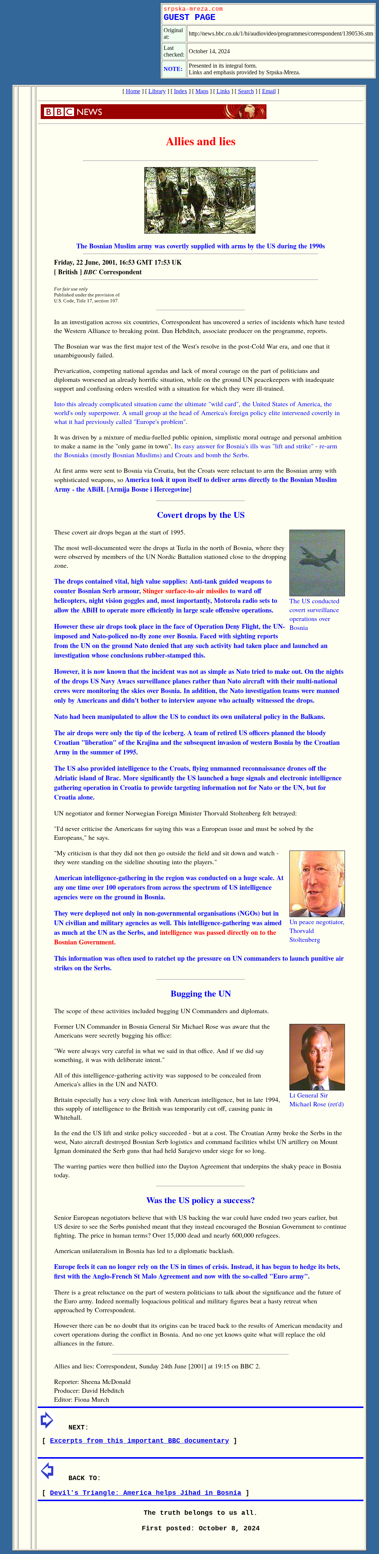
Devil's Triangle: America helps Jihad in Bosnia (145, 1493)
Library (157, 91)
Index (180, 91)
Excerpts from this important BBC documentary (139, 1441)
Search (246, 91)
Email (269, 91)
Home (133, 91)
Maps (201, 91)
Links (223, 91)
